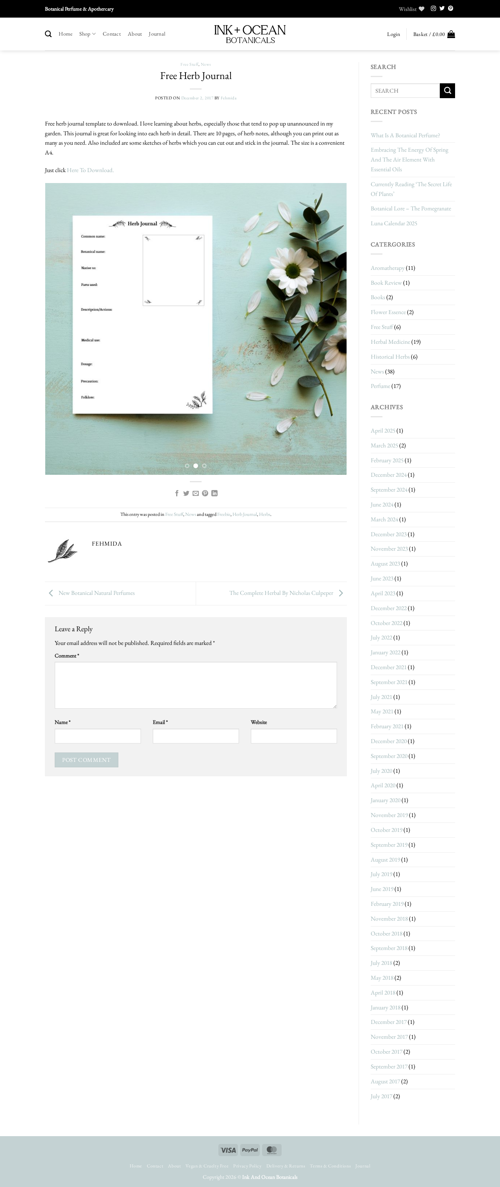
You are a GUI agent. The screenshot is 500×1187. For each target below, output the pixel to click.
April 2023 (383, 593)
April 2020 (383, 785)
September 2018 (389, 948)
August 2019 (385, 859)
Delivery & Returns (285, 1166)
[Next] (331, 329)
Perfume (380, 386)
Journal (157, 33)
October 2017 (386, 1051)
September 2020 (389, 756)
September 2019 (389, 844)
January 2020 (385, 800)
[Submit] (447, 90)
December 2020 (389, 741)
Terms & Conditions (330, 1166)
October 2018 (386, 933)
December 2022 (389, 608)
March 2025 (384, 445)
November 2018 (389, 918)
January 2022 (385, 652)
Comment (67, 655)
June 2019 (382, 889)
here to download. (91, 170)
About (135, 33)
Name (63, 721)
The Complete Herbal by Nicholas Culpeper (281, 593)
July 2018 (381, 963)
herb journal (244, 514)
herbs (264, 514)
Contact (112, 33)
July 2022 (381, 637)
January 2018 (385, 1007)
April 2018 (383, 992)
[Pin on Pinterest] (205, 493)
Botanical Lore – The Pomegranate (411, 208)
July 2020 (381, 771)
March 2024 (384, 519)
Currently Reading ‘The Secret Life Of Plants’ (411, 189)
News (206, 64)
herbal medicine (390, 342)
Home (65, 33)
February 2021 (387, 726)
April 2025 (383, 430)
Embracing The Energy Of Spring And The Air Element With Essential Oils (409, 159)
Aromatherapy (388, 268)
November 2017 (389, 1037)
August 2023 (385, 563)
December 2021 (389, 667)
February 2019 (387, 904)
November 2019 (389, 815)
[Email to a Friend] (196, 493)
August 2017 (385, 1081)
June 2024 (382, 504)
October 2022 (386, 623)
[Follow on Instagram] (433, 9)
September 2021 (389, 682)
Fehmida (229, 98)
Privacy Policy (247, 1166)
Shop (84, 33)
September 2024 (389, 489)
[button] (393, 34)
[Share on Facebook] (177, 493)
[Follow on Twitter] (442, 9)
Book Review (386, 282)
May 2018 (382, 977)
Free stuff (189, 64)
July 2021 (381, 697)
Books (378, 297)
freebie (223, 514)
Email (160, 721)
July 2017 (381, 1096)
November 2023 (389, 548)
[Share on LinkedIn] (214, 493)
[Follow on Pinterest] (451, 9)
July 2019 (381, 874)
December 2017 (389, 1022)
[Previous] (61, 329)
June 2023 (382, 578)
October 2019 (386, 830)
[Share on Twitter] (186, 493)
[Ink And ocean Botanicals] (250, 34)
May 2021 (382, 711)
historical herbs (390, 356)
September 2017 (389, 1066)
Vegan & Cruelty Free (207, 1166)
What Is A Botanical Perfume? (405, 135)
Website (259, 721)
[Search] (48, 34)
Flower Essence (388, 312)
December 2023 (389, 534)
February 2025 (387, 460)
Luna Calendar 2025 (394, 223)
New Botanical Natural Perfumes (96, 593)
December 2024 (389, 474)
